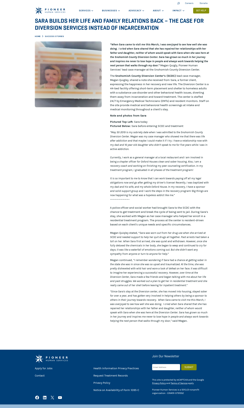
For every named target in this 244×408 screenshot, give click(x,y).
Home (38, 36)
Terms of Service (179, 383)
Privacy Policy (159, 383)
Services (85, 10)
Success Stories (54, 36)
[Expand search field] (177, 3)
